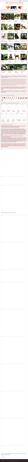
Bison (15, 21)
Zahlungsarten (20, 460)
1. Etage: (13, 110)
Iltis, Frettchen (10, 51)
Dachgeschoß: (19, 119)
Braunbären (3, 21)
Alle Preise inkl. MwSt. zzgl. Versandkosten (18, 460)
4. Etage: (3, 119)
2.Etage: (18, 110)
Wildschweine (17, 72)
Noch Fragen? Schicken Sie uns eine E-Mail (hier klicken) (8, 212)
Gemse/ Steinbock (10, 41)
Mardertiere (22, 51)
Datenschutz (13, 460)
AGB (6, 460)
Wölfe (22, 72)
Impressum (3, 460)
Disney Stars (24, 111)
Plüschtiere (8, 111)
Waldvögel (3, 72)
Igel (2, 51)
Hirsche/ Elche (23, 41)
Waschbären (10, 72)
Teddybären (13, 111)
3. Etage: (23, 110)
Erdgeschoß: (8, 110)
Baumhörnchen (23, 21)
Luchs (15, 51)
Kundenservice (19, 120)
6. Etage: (13, 119)
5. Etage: (8, 119)
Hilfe (16, 460)
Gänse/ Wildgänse (4, 41)
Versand (24, 460)
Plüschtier (3, 20)
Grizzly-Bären (16, 41)
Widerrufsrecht (9, 460)
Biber (9, 21)
